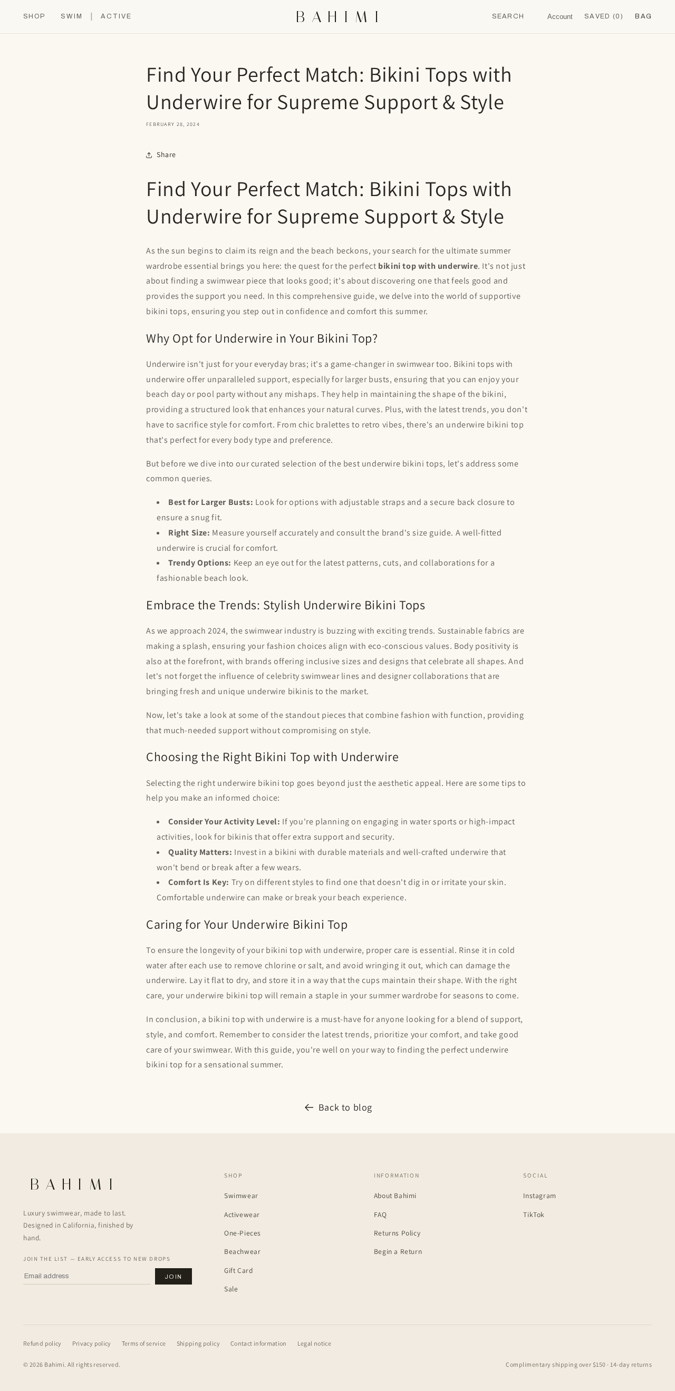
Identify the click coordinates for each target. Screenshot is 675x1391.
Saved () (603, 16)
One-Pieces (242, 1233)
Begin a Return (398, 1251)
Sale (231, 1288)
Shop (34, 16)
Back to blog (345, 1107)
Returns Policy (397, 1233)
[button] (643, 17)
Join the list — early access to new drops (96, 1258)
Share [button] (166, 154)
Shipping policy (198, 1343)
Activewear (242, 1214)
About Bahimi (395, 1195)
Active (116, 16)
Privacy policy (91, 1343)
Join (173, 1276)
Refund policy (42, 1343)
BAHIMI (340, 17)
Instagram (539, 1195)
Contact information (258, 1343)
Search (508, 16)
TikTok (534, 1214)
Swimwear (241, 1195)
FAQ (380, 1214)
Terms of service (144, 1343)
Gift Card (238, 1270)
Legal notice (314, 1343)
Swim (72, 16)
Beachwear (242, 1251)
